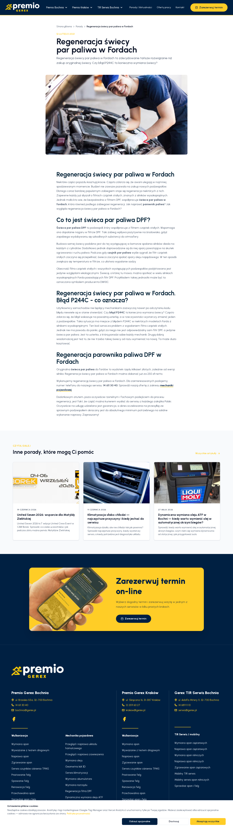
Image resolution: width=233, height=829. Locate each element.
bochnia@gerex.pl (25, 710)
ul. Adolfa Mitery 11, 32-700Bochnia (198, 700)
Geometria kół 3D (75, 766)
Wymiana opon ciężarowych (190, 742)
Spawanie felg (20, 780)
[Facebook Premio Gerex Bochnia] (13, 719)
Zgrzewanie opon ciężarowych (192, 767)
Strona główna (64, 26)
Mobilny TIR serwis (184, 773)
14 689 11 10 (184, 705)
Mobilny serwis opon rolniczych (191, 779)
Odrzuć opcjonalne (139, 821)
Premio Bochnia (55, 7)
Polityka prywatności (78, 813)
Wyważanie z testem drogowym (30, 750)
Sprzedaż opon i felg (23, 799)
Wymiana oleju (74, 760)
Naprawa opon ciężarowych (190, 749)
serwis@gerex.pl (187, 710)
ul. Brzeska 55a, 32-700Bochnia (33, 700)
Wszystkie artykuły (205, 453)
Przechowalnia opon (23, 793)
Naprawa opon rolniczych (189, 761)
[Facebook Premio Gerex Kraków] (124, 719)
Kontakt (180, 7)
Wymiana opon (20, 744)
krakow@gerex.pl (135, 710)
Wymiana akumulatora (78, 778)
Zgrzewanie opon (21, 762)
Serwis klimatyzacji (76, 772)
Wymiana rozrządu (76, 785)
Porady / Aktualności (140, 7)
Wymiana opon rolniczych (189, 755)
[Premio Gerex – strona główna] (22, 7)
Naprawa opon (20, 756)
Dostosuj (174, 821)
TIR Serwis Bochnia (108, 7)
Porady (79, 26)
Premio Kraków (80, 7)
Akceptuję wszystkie (207, 821)
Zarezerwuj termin (211, 7)
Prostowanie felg (21, 774)
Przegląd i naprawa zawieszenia (84, 754)
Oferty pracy (164, 7)
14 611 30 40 (21, 705)
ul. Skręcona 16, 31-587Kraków (143, 700)
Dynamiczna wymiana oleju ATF (84, 797)
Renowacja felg (20, 787)
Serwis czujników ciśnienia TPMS (30, 768)
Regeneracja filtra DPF (78, 791)
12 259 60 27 (133, 705)
